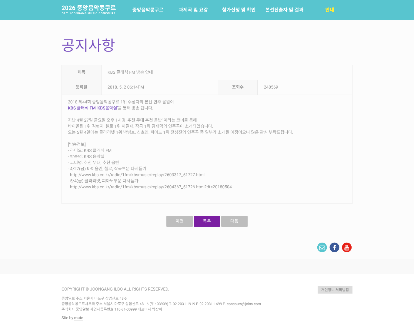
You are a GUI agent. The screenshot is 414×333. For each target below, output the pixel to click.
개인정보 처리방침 (335, 290)
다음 (234, 221)
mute (78, 318)
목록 (207, 221)
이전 (179, 221)
